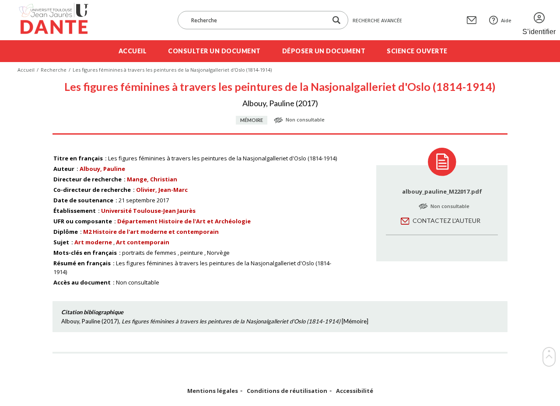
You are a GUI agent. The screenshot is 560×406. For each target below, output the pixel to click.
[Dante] (59, 20)
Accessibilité (354, 391)
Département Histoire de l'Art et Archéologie (184, 221)
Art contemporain (142, 242)
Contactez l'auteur (446, 220)
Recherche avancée (377, 20)
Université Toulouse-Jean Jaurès (148, 211)
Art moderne (93, 242)
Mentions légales (212, 391)
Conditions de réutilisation (287, 391)
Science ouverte (417, 51)
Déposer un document (324, 51)
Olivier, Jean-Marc (162, 190)
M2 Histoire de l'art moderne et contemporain (151, 232)
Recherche (53, 69)
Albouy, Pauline (102, 169)
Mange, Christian (152, 179)
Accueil (133, 51)
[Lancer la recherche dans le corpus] (336, 20)
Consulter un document (214, 51)
